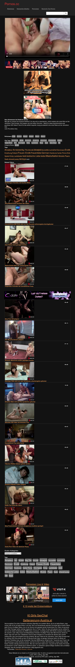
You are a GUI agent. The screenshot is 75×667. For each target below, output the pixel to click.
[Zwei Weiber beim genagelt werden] (37, 235)
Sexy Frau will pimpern (12, 319)
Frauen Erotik (24, 152)
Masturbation (52, 155)
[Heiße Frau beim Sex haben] (37, 495)
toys (24, 158)
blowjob (37, 149)
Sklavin (43, 136)
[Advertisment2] (37, 107)
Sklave (37, 136)
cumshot (53, 149)
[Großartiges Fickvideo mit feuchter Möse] (37, 173)
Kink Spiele (21, 143)
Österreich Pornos (20, 649)
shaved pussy (14, 159)
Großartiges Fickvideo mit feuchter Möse (17, 183)
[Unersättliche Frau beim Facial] (37, 433)
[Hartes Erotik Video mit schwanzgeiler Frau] (37, 255)
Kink (15, 143)
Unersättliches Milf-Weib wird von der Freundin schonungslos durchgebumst (29, 224)
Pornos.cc (12, 3)
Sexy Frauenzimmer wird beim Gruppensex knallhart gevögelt (24, 526)
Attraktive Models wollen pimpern (15, 484)
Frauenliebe (36, 152)
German (45, 152)
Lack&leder (35, 143)
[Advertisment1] (37, 82)
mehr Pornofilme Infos (11, 129)
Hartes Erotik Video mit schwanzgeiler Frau (18, 265)
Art (14, 149)
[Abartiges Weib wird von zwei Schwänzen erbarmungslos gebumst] (37, 371)
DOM (13, 136)
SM (59, 143)
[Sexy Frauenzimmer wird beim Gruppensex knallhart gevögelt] (37, 516)
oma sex (29, 649)
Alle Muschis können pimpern (14, 339)
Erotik (67, 149)
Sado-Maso (53, 143)
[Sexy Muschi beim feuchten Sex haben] (37, 193)
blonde (31, 150)
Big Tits (24, 149)
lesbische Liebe (33, 155)
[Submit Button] (66, 13)
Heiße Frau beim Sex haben (13, 505)
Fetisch (60, 140)
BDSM (21, 140)
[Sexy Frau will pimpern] (37, 309)
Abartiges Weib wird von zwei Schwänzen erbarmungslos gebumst (25, 381)
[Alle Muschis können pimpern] (37, 330)
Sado (46, 143)
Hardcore (53, 153)
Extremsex (44, 140)
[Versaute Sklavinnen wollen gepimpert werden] (37, 350)
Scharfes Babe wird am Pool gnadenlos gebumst (20, 402)
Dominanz (28, 140)
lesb (24, 155)
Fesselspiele (52, 140)
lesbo (43, 155)
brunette (45, 149)
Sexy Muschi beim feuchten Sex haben (17, 203)
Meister (31, 136)
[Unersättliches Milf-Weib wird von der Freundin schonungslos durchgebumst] (37, 214)
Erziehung (36, 140)
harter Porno (8, 143)
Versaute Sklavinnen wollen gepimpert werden (19, 360)
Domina (19, 136)
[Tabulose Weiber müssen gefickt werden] (37, 454)
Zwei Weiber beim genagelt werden (16, 245)
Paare (67, 156)
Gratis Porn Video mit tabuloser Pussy (17, 547)
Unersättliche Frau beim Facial (14, 443)
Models (61, 156)
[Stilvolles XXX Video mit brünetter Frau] (37, 412)
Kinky (28, 143)
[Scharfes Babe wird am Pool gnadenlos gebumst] (37, 392)
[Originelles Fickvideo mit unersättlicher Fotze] (37, 276)
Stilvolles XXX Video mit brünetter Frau (17, 422)
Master (25, 136)
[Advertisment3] (37, 295)
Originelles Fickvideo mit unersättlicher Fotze (19, 286)
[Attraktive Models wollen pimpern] (37, 474)
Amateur (9, 149)
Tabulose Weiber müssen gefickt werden (17, 464)
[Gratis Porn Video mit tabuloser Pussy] (37, 537)
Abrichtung (15, 140)
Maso (41, 143)
